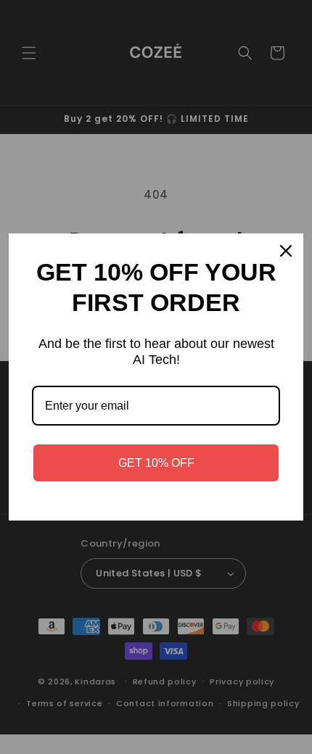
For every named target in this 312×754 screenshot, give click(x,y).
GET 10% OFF (156, 463)
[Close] (285, 250)
